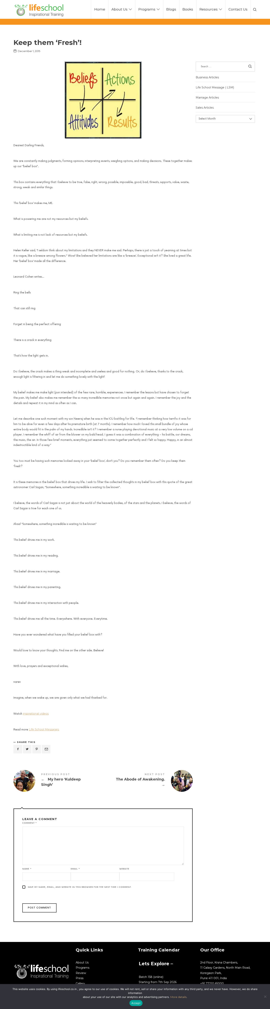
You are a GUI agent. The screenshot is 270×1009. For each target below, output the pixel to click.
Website (124, 868)
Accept (136, 1003)
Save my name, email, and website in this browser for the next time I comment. (80, 887)
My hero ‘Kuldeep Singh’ (58, 780)
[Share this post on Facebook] (17, 749)
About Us (82, 962)
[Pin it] (36, 749)
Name (27, 868)
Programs (82, 967)
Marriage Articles (207, 97)
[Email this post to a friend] (46, 749)
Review (81, 973)
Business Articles (207, 77)
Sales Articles (205, 107)
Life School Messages (44, 729)
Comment (29, 822)
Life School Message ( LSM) (215, 87)
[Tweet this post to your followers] (27, 749)
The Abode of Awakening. (148, 780)
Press (79, 978)
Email (75, 868)
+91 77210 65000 (212, 983)
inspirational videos (36, 713)
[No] (265, 997)
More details (178, 997)
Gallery (80, 983)
